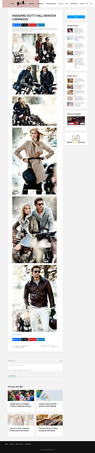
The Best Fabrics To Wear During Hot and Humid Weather (79, 53)
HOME (12, 3)
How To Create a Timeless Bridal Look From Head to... (20, 429)
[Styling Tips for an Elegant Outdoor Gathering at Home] (21, 395)
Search (76, 16)
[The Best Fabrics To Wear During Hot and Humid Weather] (49, 420)
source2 (18, 334)
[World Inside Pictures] (76, 139)
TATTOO (60, 3)
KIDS (25, 3)
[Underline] (13, 370)
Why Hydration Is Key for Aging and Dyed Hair (79, 92)
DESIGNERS (40, 3)
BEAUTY (82, 3)
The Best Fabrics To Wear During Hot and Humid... (48, 429)
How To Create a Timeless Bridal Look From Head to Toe (79, 45)
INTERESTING (74, 3)
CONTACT (11, 444)
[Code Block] (24, 370)
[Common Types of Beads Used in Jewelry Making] (49, 395)
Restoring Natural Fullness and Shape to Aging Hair (79, 80)
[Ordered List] (18, 370)
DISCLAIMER (28, 444)
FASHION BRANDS (51, 3)
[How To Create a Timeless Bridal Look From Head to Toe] (21, 420)
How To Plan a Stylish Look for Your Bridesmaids (79, 104)
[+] (30, 370)
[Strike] (16, 370)
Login (61, 360)
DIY (67, 3)
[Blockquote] (22, 370)
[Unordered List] (20, 370)
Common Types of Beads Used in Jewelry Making (48, 405)
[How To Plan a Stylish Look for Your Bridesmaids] (70, 104)
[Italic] (11, 370)
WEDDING (31, 3)
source (14, 334)
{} (27, 370)
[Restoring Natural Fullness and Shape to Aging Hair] (70, 80)
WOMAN (19, 3)
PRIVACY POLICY (20, 444)
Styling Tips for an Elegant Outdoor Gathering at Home (20, 405)
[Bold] (9, 370)
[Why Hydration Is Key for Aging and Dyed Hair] (70, 92)
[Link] (26, 370)
